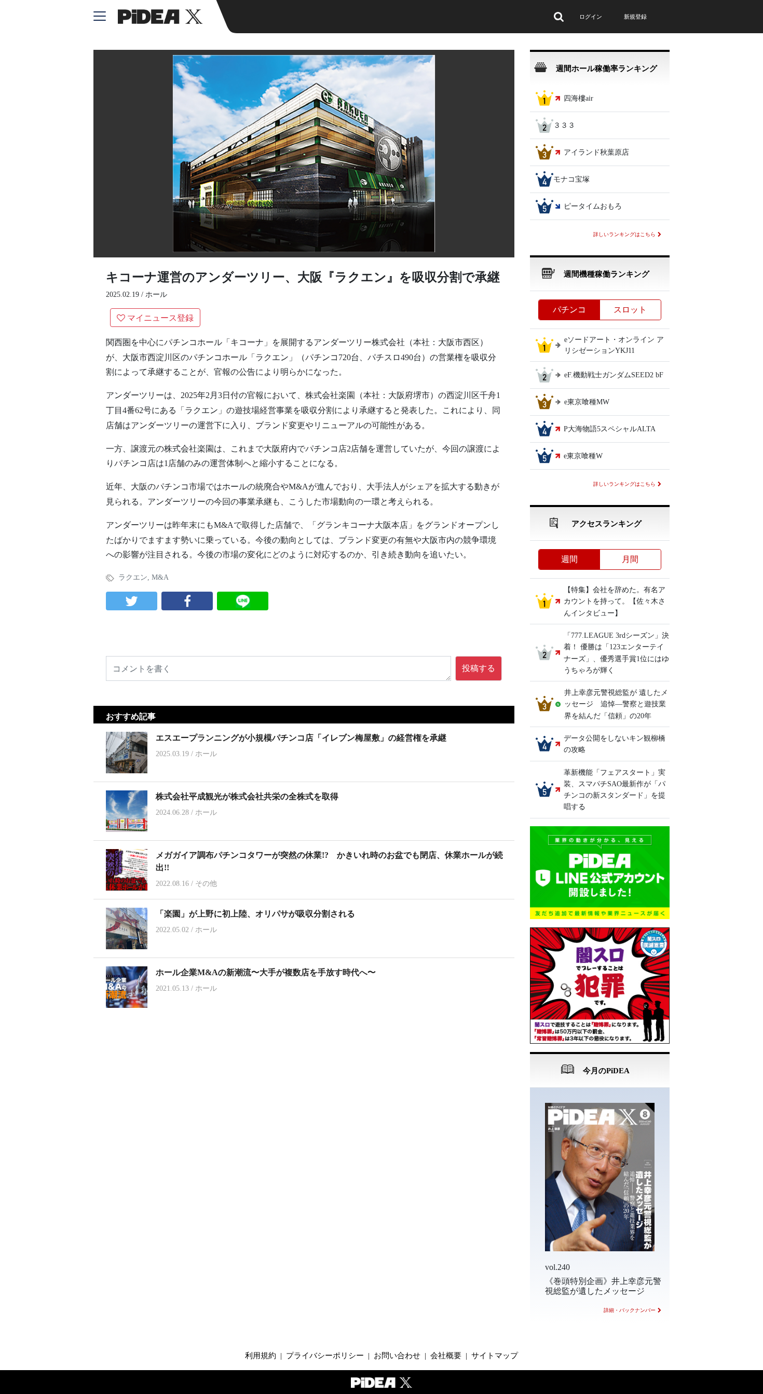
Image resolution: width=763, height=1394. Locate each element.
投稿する (478, 668)
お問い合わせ (397, 1355)
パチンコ (569, 309)
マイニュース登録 (160, 317)
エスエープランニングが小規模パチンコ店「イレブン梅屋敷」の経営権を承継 (301, 737)
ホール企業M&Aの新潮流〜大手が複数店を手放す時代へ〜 (266, 972)
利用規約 (260, 1355)
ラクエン (132, 577)
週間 (569, 559)
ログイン (590, 16)
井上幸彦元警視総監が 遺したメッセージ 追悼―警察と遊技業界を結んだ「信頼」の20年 (616, 704)
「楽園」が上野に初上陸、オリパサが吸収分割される (255, 913)
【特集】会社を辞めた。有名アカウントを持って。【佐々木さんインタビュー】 (614, 601)
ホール (156, 294)
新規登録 (635, 16)
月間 (630, 559)
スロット (630, 309)
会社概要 (445, 1355)
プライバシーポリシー (325, 1355)
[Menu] (105, 16)
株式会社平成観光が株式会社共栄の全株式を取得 (247, 796)
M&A (160, 577)
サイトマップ (494, 1355)
